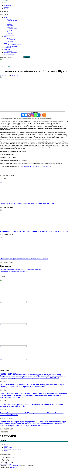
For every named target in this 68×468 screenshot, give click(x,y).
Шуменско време (9, 54)
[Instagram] (32, 115)
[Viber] (29, 115)
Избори (9, 51)
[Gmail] (41, 115)
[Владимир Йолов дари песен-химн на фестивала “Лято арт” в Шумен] (15, 200)
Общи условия (8, 447)
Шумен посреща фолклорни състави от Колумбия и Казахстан (24, 259)
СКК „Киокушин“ (12, 46)
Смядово (9, 33)
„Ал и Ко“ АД (11, 41)
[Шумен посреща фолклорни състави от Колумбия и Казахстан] (15, 255)
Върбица (9, 24)
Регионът (6, 17)
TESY (9, 38)
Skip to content (4, 0)
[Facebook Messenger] (25, 115)
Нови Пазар (10, 30)
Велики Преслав (12, 20)
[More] (45, 115)
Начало (6, 446)
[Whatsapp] (35, 115)
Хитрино (10, 32)
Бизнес (6, 36)
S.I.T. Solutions (13, 467)
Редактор (15, 75)
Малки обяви (8, 5)
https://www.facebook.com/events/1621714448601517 (35, 166)
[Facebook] (22, 115)
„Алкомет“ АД (11, 39)
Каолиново (10, 25)
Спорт (5, 43)
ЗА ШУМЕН (4, 14)
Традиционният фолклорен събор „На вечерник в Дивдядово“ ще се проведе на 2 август (34, 231)
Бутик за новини (9, 35)
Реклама (6, 7)
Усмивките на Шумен (10, 52)
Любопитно (7, 47)
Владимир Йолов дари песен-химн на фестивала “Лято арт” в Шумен (27, 204)
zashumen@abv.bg (5, 464)
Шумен (9, 19)
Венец (9, 22)
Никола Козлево (12, 28)
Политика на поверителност (12, 449)
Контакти (6, 8)
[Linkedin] (38, 115)
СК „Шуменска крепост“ (14, 44)
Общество (7, 49)
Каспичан (10, 27)
